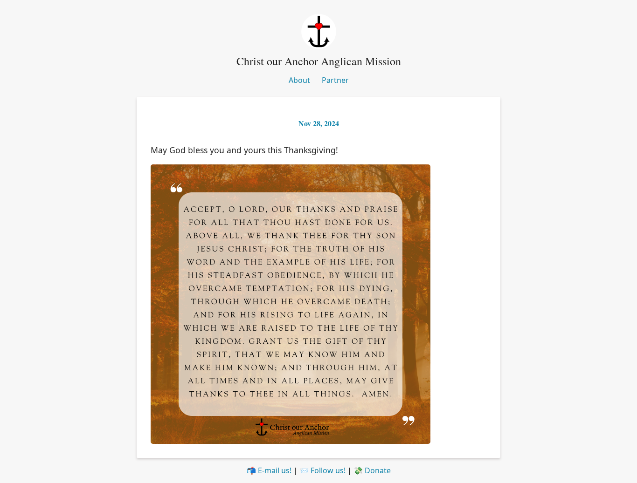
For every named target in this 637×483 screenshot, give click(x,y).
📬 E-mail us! (269, 470)
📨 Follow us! (322, 470)
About (299, 80)
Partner (335, 80)
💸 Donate (372, 470)
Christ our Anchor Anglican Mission (318, 61)
